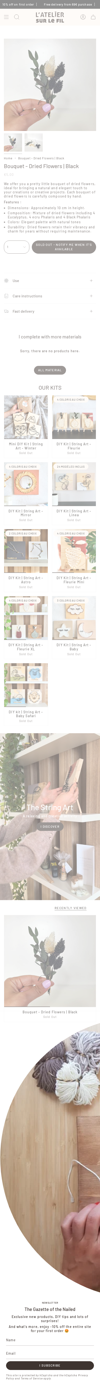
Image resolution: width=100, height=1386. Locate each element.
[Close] (92, 1043)
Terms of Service (32, 1378)
